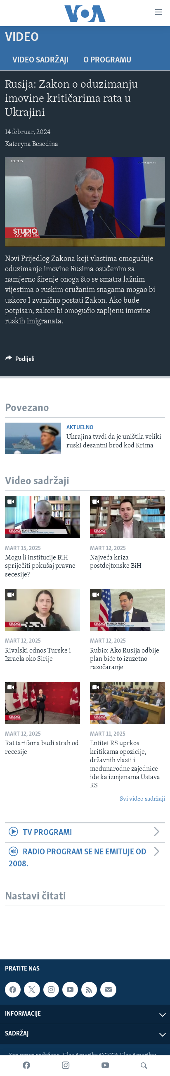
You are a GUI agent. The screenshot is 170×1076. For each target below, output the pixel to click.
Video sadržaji (40, 60)
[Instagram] (65, 1065)
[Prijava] (108, 989)
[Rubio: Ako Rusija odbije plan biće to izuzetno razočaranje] (127, 610)
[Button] (20, 361)
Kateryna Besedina (31, 144)
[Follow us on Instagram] (51, 989)
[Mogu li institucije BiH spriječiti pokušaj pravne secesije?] (42, 517)
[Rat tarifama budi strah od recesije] (42, 703)
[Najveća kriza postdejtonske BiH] (127, 517)
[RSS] (89, 989)
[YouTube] (105, 1065)
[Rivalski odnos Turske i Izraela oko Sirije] (42, 610)
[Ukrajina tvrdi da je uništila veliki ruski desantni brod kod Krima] (33, 438)
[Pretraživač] (144, 1065)
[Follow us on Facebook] (13, 989)
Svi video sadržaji (142, 799)
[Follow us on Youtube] (70, 989)
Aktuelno (79, 428)
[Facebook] (26, 1065)
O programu (107, 60)
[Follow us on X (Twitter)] (32, 989)
